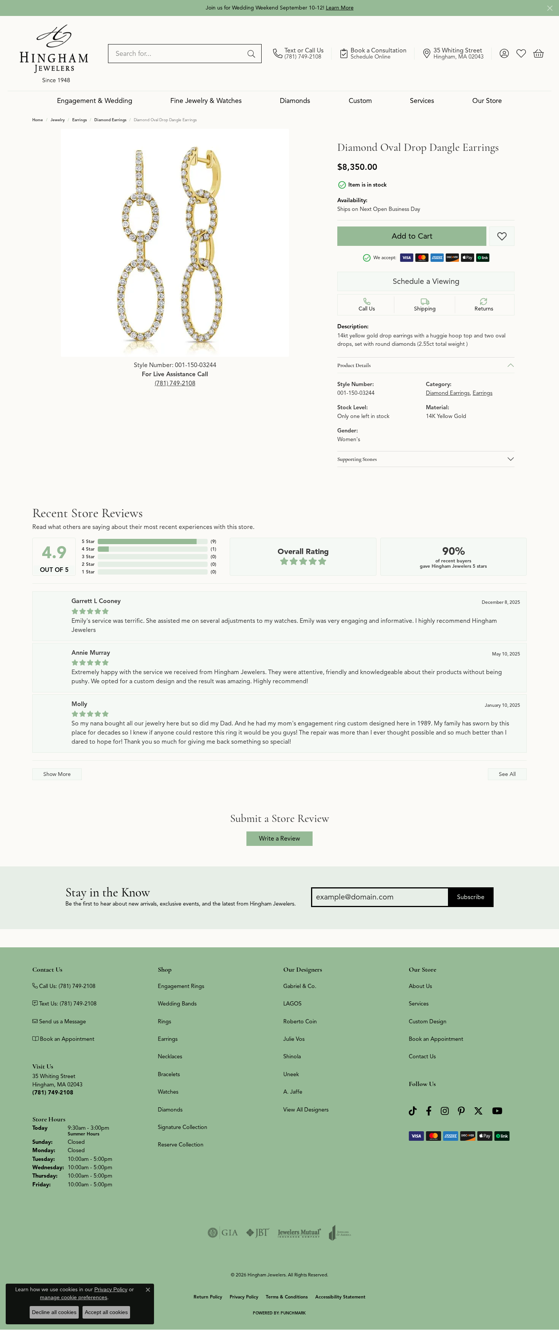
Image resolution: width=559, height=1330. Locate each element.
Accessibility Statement (340, 1297)
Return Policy (208, 1297)
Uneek (291, 1074)
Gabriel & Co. (299, 986)
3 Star (88, 556)
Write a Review (279, 838)
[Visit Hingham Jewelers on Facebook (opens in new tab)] (429, 1111)
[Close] (549, 8)
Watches (168, 1091)
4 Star (88, 549)
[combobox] (176, 53)
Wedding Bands (177, 1003)
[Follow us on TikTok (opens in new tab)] (413, 1111)
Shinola (292, 1056)
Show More (57, 774)
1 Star (88, 572)
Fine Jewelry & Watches (206, 101)
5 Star (88, 541)
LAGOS (292, 1003)
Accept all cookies (106, 1312)
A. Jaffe (292, 1091)
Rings (164, 1021)
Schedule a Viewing (426, 281)
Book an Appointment (436, 1039)
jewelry (58, 119)
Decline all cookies (54, 1312)
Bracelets (169, 1074)
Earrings (79, 119)
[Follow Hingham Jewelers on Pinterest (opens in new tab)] (461, 1111)
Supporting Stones (357, 459)
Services (422, 101)
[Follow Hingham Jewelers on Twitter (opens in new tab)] (478, 1111)
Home (37, 119)
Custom (360, 101)
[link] (302, 53)
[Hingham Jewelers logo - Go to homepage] (54, 53)
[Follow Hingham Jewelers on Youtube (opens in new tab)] (497, 1111)
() (213, 541)
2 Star (88, 564)
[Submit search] (252, 53)
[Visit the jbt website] (258, 1232)
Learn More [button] (340, 8)
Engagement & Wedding (94, 101)
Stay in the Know (107, 892)
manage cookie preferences (73, 1297)
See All (507, 774)
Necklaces (170, 1056)
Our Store (487, 101)
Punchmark (293, 1313)
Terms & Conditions (287, 1297)
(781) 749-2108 (175, 383)
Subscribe (470, 897)
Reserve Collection (180, 1144)
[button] (504, 53)
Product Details (354, 365)
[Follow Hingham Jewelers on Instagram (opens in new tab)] (445, 1111)
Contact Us (422, 1056)
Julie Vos (294, 1039)
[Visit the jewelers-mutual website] (299, 1232)
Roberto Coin (300, 1021)
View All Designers (306, 1109)
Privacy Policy (244, 1297)
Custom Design (427, 1021)
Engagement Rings (181, 986)
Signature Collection (182, 1127)
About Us (420, 986)
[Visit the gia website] (223, 1232)
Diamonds (295, 101)
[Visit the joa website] (340, 1232)
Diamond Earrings (110, 119)
